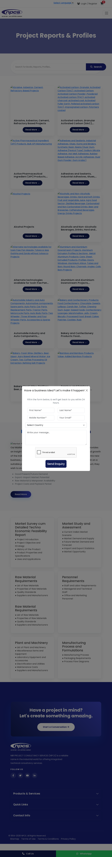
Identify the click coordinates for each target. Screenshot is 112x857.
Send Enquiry (56, 464)
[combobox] (56, 425)
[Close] (87, 390)
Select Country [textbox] (35, 425)
